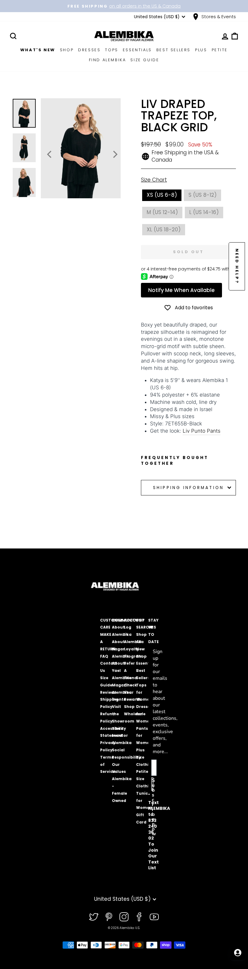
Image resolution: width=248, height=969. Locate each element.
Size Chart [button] (154, 179)
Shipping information (188, 488)
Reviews (108, 692)
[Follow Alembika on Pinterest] (108, 916)
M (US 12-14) (162, 212)
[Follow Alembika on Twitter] (93, 916)
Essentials (137, 50)
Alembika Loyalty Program (134, 649)
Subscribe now (153, 784)
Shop (66, 50)
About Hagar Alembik (120, 649)
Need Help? (237, 266)
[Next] (115, 154)
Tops (111, 50)
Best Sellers (173, 50)
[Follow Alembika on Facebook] (139, 916)
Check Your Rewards (132, 692)
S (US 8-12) (202, 195)
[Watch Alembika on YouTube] (154, 916)
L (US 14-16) (204, 212)
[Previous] (50, 154)
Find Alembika (107, 60)
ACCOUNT (134, 620)
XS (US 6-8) (162, 195)
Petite (220, 50)
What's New (37, 50)
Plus (201, 50)
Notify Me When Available (181, 290)
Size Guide (144, 60)
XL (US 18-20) (164, 229)
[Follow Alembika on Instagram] (124, 916)
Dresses (89, 50)
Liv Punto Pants (201, 431)
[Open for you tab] (237, 952)
